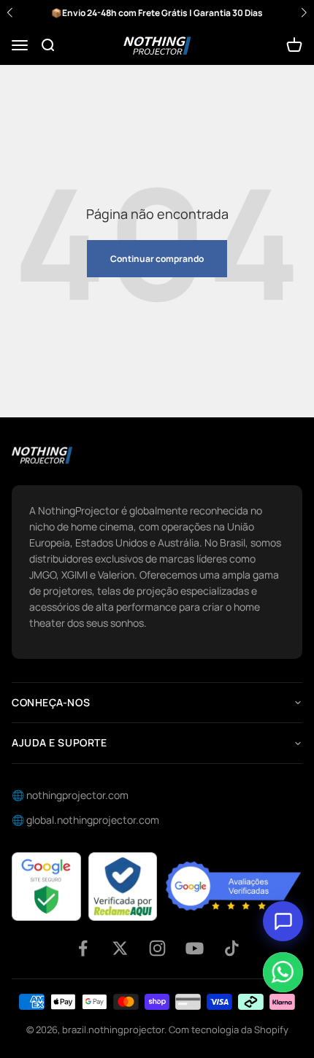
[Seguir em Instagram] (157, 948)
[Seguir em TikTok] (232, 948)
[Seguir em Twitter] (120, 948)
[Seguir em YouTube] (194, 948)
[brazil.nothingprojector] (42, 455)
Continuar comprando (157, 258)
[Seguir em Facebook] (83, 948)
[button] (304, 13)
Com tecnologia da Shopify (228, 1029)
